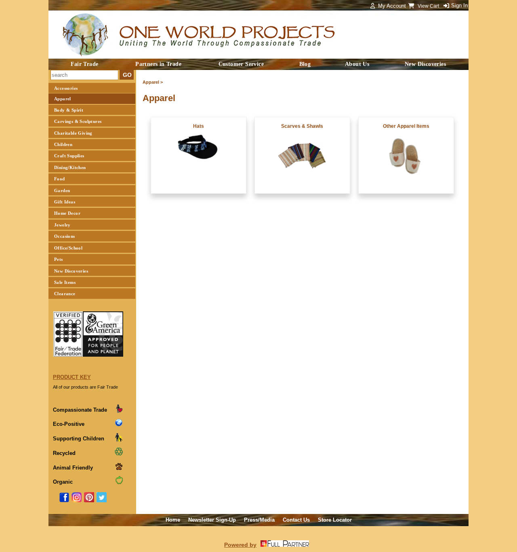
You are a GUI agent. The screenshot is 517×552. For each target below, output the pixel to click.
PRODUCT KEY (72, 377)
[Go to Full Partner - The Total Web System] (285, 544)
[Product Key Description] (119, 411)
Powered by (240, 544)
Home (173, 520)
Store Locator (335, 520)
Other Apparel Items (406, 126)
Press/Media (259, 520)
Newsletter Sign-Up (212, 520)
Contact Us (296, 520)
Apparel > (153, 82)
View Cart (429, 6)
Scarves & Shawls (302, 126)
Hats (198, 126)
